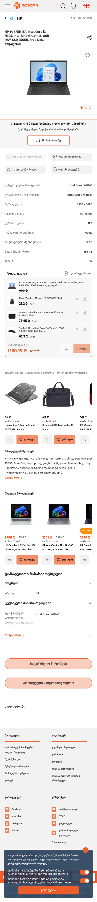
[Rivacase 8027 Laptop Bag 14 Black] (58, 394)
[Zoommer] (25, 6)
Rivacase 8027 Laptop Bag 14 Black (57, 427)
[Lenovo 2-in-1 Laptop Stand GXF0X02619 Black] (21, 394)
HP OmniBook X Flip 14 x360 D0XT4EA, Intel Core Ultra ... (20, 547)
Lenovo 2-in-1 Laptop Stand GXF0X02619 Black (20, 427)
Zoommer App (59, 842)
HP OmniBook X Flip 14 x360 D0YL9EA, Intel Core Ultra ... (57, 547)
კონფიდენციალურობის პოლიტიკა (28, 863)
